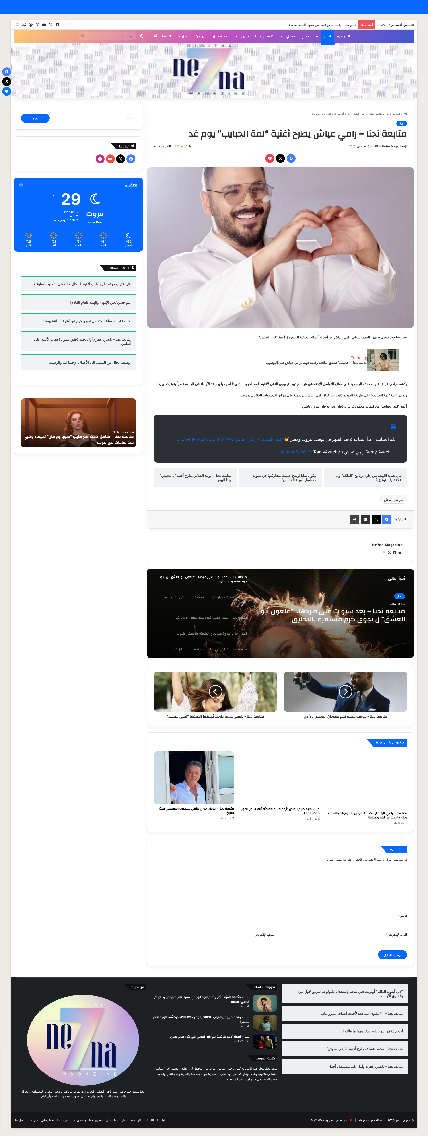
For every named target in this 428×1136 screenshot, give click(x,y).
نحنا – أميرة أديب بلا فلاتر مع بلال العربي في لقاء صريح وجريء (209, 1037)
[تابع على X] (379, 146)
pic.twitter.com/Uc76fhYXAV (205, 439)
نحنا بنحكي (309, 36)
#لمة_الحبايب (272, 439)
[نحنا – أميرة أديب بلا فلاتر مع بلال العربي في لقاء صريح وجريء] (265, 1041)
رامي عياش (392, 499)
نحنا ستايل (220, 36)
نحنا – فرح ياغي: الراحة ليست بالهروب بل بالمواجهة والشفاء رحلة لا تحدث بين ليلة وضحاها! (367, 815)
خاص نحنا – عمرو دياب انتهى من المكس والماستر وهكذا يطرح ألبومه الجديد (309, 25)
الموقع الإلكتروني (265, 934)
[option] (280, 613)
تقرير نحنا (242, 36)
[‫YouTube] (110, 158)
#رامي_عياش (247, 439)
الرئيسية (343, 36)
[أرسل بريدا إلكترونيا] (376, 146)
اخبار (327, 36)
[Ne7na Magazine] (214, 70)
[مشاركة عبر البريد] (365, 519)
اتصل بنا (183, 36)
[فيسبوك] (291, 158)
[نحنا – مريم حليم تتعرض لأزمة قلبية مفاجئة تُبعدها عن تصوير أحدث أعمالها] (281, 778)
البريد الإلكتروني (396, 934)
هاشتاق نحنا (264, 36)
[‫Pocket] (269, 158)
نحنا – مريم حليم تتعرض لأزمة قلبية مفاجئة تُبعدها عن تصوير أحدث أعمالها (280, 811)
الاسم (402, 915)
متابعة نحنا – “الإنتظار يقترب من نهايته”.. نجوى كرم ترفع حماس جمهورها (337, 615)
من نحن (201, 36)
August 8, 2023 (295, 452)
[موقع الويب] (400, 552)
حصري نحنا (287, 36)
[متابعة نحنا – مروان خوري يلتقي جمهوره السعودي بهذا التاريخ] (194, 778)
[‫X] (280, 158)
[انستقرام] (384, 552)
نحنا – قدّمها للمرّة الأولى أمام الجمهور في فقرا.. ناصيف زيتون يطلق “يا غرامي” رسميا (201, 999)
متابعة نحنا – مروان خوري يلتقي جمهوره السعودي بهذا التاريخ (196, 811)
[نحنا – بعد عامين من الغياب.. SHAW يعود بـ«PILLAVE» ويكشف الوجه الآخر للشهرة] (265, 1023)
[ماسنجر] (6, 91)
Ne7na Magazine (393, 146)
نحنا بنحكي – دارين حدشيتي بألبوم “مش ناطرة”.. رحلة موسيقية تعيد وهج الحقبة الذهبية (87, 439)
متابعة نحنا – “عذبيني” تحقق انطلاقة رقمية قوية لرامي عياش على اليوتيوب (316, 363)
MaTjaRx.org (319, 1120)
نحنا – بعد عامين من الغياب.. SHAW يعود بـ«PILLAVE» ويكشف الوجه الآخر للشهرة (201, 1019)
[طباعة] (354, 519)
